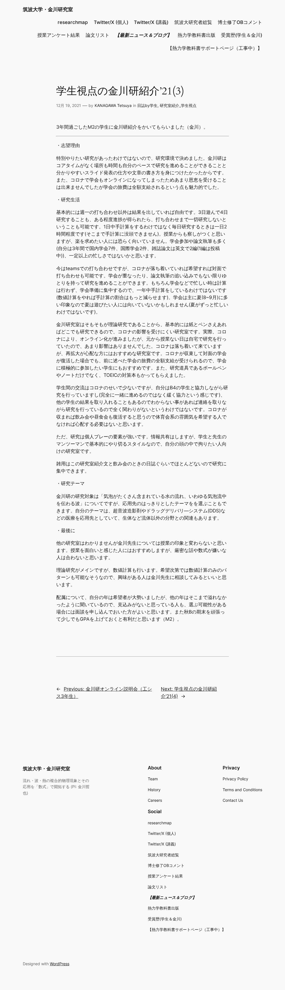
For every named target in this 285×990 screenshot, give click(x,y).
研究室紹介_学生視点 (178, 105)
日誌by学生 (147, 105)
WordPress (59, 963)
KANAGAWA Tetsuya (113, 105)
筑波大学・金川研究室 (48, 9)
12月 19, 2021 (68, 105)
